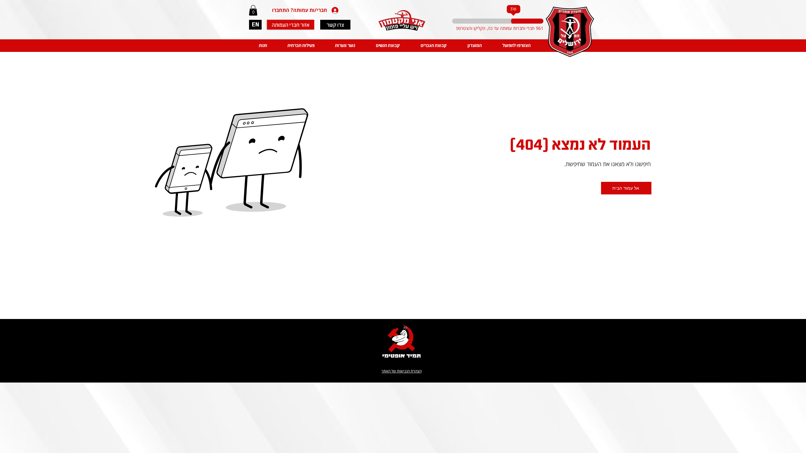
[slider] (508, 21)
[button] (253, 10)
